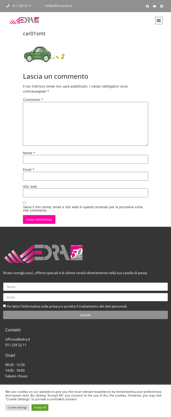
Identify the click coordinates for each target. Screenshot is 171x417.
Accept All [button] (40, 407)
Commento (33, 99)
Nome (29, 153)
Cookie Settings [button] (17, 407)
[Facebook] (147, 6)
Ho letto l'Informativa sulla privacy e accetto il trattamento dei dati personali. (67, 306)
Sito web (30, 186)
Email (28, 169)
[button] (158, 20)
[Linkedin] (161, 6)
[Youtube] (154, 6)
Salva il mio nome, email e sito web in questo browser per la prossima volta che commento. (83, 208)
